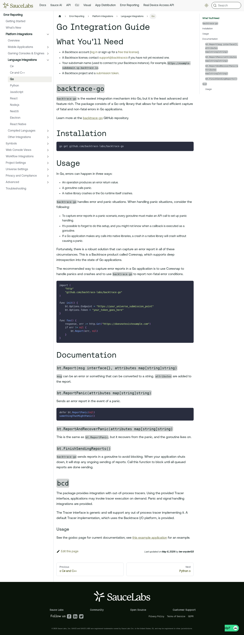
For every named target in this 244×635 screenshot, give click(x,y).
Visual (87, 5)
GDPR (191, 616)
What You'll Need (210, 18)
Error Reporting (129, 5)
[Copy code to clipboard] (189, 146)
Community (97, 609)
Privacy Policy (156, 616)
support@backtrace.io (113, 57)
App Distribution (105, 5)
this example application (149, 538)
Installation (207, 29)
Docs (42, 5)
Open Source (138, 609)
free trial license (128, 52)
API (68, 5)
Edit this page (69, 551)
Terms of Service (176, 616)
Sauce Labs (56, 609)
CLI (77, 5)
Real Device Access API (158, 5)
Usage (205, 34)
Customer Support (184, 609)
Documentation (210, 39)
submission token (107, 73)
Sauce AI (56, 5)
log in (94, 52)
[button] (28, 34)
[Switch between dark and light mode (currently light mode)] (206, 5)
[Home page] (59, 16)
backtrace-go (93, 118)
